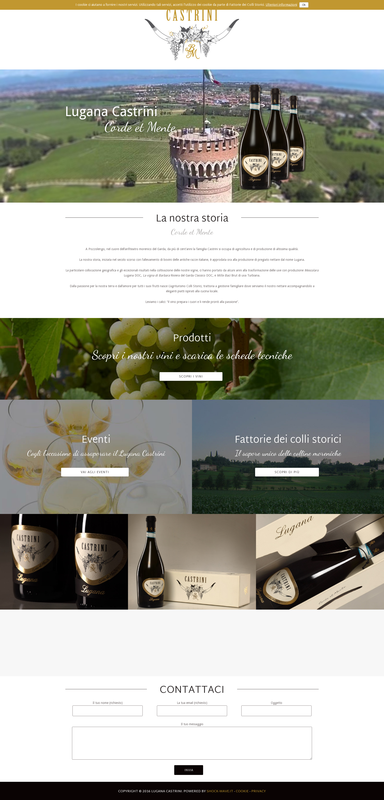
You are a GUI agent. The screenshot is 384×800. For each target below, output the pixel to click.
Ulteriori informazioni (281, 5)
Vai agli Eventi (95, 472)
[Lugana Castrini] (192, 34)
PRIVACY (258, 791)
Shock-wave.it (220, 791)
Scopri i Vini (191, 376)
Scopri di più (287, 472)
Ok (304, 4)
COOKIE (242, 791)
